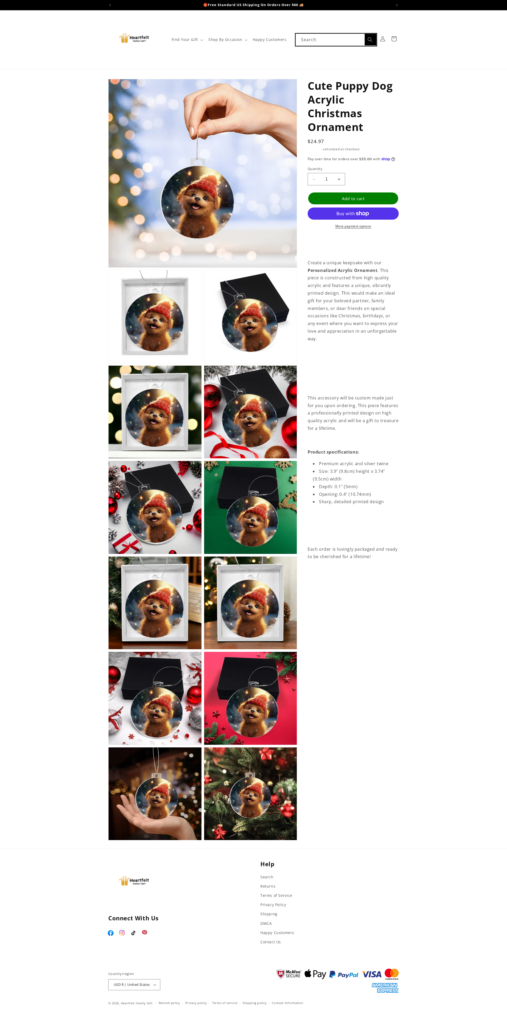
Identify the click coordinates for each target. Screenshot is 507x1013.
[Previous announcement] (110, 5)
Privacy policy (196, 1003)
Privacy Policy (273, 904)
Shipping (315, 149)
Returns (267, 886)
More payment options (353, 226)
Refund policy (169, 1003)
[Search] (370, 39)
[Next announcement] (397, 5)
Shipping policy (255, 1003)
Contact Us (270, 941)
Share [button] (319, 572)
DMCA (266, 923)
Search (267, 876)
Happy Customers (277, 932)
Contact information (287, 1003)
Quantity (315, 168)
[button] (186, 39)
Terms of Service (276, 895)
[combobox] (336, 40)
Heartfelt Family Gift (137, 1003)
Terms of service (224, 1003)
